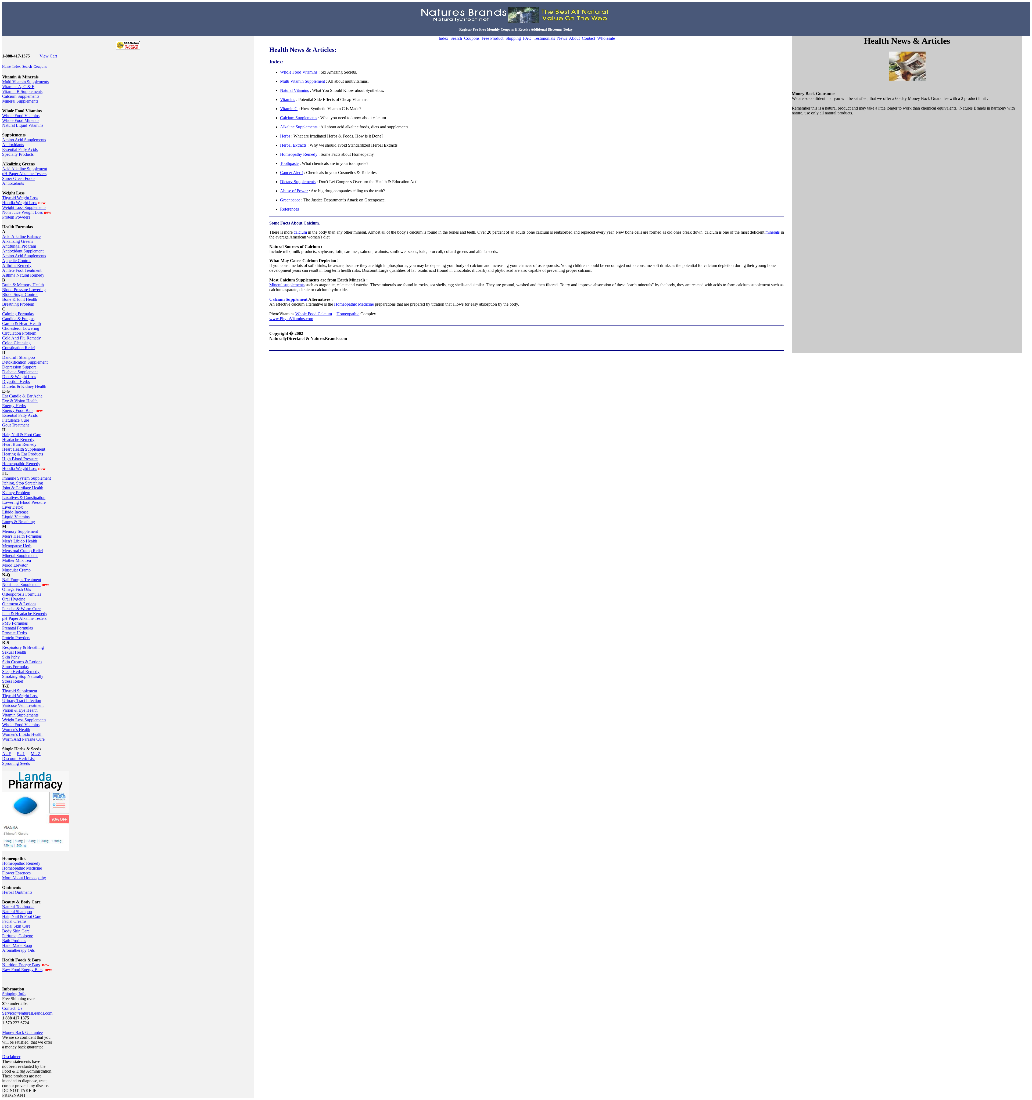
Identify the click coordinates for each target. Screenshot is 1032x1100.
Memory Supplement (20, 531)
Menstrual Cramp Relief (22, 550)
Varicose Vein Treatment (23, 705)
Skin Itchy (11, 657)
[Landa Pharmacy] (35, 850)
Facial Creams (14, 921)
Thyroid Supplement (19, 691)
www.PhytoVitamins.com (291, 318)
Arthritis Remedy (16, 265)
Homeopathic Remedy (21, 463)
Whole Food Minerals (20, 120)
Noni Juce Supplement (21, 584)
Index (16, 66)
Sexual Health (14, 652)
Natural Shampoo (17, 911)
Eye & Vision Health (20, 401)
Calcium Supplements (20, 96)
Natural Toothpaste (18, 906)
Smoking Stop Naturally (22, 676)
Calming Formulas (18, 314)
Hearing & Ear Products (22, 454)
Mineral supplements (286, 285)
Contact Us (12, 1008)
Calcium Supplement (288, 299)
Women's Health (16, 729)
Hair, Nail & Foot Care (21, 434)
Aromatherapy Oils (18, 950)
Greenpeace (290, 200)
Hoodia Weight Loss (19, 202)
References (289, 209)
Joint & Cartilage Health (22, 488)
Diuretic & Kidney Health (24, 386)
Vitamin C (289, 108)
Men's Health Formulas (22, 536)
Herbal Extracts (293, 145)
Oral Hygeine (13, 599)
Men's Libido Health (19, 541)
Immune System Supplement (26, 478)
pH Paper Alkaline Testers (24, 173)
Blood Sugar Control (20, 294)
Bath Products (14, 940)
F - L (21, 753)
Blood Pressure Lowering (24, 289)
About (574, 38)
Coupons (40, 66)
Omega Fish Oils (16, 589)
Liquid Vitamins (16, 517)
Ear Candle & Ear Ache (22, 396)
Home (6, 66)
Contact (588, 38)
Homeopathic (347, 314)
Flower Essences (16, 873)
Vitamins (287, 99)
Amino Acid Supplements (24, 140)
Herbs (285, 136)
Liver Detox (12, 507)
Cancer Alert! (291, 172)
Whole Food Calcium (313, 314)
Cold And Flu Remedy (21, 338)
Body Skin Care (16, 931)
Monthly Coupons (501, 29)
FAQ (527, 38)
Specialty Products (18, 154)
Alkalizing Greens (17, 241)
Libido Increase (15, 512)
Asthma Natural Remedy (23, 275)
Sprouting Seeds (16, 763)
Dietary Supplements (298, 181)
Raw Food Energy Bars (22, 969)
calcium (300, 232)
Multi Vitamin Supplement (302, 81)
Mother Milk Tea (16, 560)
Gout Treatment (15, 425)
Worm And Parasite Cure (23, 739)
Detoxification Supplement (25, 362)
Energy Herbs (14, 405)
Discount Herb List (18, 758)
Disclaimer (11, 1056)
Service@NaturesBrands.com (27, 1013)
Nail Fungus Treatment (21, 579)
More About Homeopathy (24, 877)
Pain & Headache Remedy (24, 613)
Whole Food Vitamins (21, 115)
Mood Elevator (15, 565)
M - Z (36, 753)
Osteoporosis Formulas (21, 594)
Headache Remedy (18, 439)
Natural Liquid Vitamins (22, 125)
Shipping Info (14, 994)
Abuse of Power (294, 191)
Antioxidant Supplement (23, 251)
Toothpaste (289, 163)
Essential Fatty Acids (20, 149)
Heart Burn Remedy (19, 444)
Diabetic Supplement (20, 372)
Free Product (492, 38)
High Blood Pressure (20, 459)
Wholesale (606, 38)
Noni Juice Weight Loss (22, 212)
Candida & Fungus (18, 318)
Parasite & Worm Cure (21, 608)
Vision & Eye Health (20, 710)
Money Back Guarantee (22, 1032)
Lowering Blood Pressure (24, 502)
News (562, 38)
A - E (6, 753)
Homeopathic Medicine (22, 868)
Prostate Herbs (14, 633)
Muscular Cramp (16, 570)
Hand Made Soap (17, 945)
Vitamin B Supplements (22, 91)
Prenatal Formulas (17, 628)
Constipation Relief (18, 347)
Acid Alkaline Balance (21, 236)
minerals (772, 232)
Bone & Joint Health (19, 299)
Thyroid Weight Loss (20, 198)
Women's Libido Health (22, 734)
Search (27, 66)
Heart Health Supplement (23, 449)
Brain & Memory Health (23, 285)
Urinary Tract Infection (21, 700)
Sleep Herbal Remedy (21, 671)
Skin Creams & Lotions (22, 662)
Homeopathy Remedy (298, 154)
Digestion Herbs (16, 381)
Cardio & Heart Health (21, 323)
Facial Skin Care (16, 926)
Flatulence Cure (15, 420)
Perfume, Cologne (17, 935)
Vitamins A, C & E (18, 86)
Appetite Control (16, 260)
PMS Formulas (15, 623)
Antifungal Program (19, 246)
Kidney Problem (16, 492)
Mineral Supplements (20, 101)
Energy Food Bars (17, 410)
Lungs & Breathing (18, 521)
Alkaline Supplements (298, 127)
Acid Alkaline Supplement (24, 169)
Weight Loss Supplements (24, 207)
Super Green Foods (18, 178)
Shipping (513, 38)
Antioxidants (13, 144)
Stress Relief (12, 681)
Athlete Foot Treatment (21, 270)
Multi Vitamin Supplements (25, 81)
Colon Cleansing (16, 343)
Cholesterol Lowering (20, 328)
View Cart (48, 56)
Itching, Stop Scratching (22, 483)
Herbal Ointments (17, 892)
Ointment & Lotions (19, 604)
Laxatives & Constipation (23, 497)
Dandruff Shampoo (18, 357)
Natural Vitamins (294, 90)
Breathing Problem (18, 304)
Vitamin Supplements (20, 715)
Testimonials (544, 38)
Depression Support (19, 367)
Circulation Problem (19, 333)
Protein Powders (16, 217)
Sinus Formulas (15, 666)
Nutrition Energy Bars (21, 964)
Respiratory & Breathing (23, 647)
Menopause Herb (16, 546)
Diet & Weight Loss (19, 376)
